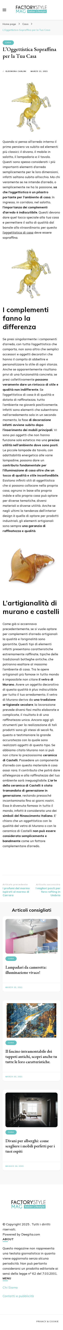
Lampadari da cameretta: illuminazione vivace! (26, 969)
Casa (8, 42)
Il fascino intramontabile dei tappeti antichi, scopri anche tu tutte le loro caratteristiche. (31, 1056)
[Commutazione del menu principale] (4, 10)
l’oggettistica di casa (18, 232)
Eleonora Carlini (16, 71)
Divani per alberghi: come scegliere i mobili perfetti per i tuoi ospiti (30, 1146)
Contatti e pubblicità (18, 1296)
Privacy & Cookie (47, 1321)
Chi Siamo (10, 1287)
